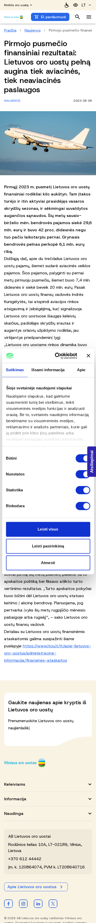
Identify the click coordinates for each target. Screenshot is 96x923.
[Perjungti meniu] (89, 17)
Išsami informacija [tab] (48, 370)
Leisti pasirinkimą (48, 546)
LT (84, 5)
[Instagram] (23, 903)
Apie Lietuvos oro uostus (31, 886)
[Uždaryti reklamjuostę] (88, 356)
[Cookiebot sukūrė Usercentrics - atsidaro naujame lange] (57, 355)
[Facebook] (8, 903)
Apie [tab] (81, 370)
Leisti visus (48, 529)
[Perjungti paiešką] (77, 17)
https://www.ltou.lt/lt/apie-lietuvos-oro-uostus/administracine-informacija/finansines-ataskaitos (47, 653)
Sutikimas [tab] (15, 370)
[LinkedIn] (38, 903)
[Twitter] (53, 903)
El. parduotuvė (53, 17)
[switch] (83, 474)
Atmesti (48, 563)
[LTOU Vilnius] (24, 762)
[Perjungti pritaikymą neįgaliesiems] (75, 5)
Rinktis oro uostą (16, 5)
